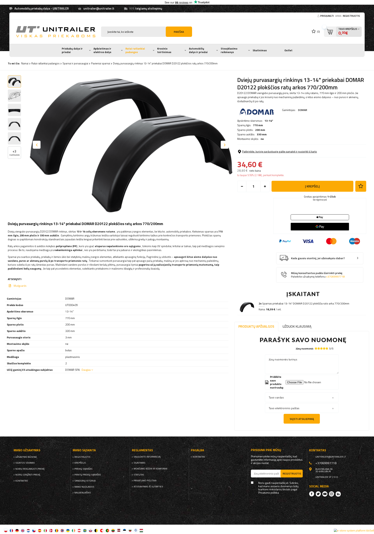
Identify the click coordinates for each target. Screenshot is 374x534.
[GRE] (135, 530)
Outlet (288, 50)
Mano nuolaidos (84, 487)
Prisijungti (327, 16)
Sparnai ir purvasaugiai (75, 63)
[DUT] (28, 530)
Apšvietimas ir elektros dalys (102, 50)
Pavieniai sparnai (100, 63)
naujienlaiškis (82, 492)
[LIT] (113, 530)
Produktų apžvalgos (256, 326)
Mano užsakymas (27, 450)
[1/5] (316, 348)
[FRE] (11, 530)
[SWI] (102, 530)
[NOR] (62, 530)
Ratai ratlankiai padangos (135, 50)
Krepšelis (80, 463)
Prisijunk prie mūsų (266, 450)
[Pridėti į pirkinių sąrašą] (360, 186)
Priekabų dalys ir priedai (72, 50)
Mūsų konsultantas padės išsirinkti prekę (318, 275)
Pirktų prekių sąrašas (87, 475)
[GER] (17, 530)
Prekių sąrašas (83, 469)
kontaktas (21, 481)
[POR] (107, 530)
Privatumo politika (145, 480)
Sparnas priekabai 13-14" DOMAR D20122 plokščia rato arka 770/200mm (304, 303)
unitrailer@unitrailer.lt (98, 8)
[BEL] (96, 530)
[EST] (124, 530)
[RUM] (56, 530)
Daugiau (86, 370)
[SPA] (39, 530)
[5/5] (326, 348)
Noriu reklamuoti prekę (30, 469)
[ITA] (45, 530)
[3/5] (321, 348)
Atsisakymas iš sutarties (148, 486)
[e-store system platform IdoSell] (354, 530)
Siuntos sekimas (25, 463)
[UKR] (68, 530)
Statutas (139, 475)
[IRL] (73, 530)
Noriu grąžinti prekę (27, 475)
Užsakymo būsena (26, 457)
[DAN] (51, 530)
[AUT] (79, 530)
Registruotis (351, 16)
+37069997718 (335, 276)
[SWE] (85, 530)
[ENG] (23, 530)
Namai (24, 63)
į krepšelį (312, 186)
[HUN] (141, 530)
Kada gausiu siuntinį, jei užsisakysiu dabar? (318, 258)
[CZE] (34, 530)
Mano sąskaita (84, 450)
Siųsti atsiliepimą (302, 419)
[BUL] (130, 530)
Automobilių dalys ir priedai (198, 50)
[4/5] (324, 348)
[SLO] (90, 530)
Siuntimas (139, 463)
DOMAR (302, 110)
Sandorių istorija (85, 481)
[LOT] (119, 530)
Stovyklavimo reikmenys (229, 50)
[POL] (6, 530)
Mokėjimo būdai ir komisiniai (150, 468)
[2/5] (318, 348)
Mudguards (20, 286)
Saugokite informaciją (147, 457)
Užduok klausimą (296, 326)
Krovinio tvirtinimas (164, 50)
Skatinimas (260, 50)
